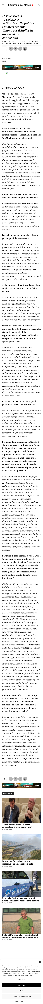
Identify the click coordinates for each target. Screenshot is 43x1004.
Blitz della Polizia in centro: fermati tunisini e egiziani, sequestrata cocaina (20, 899)
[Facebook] (11, 49)
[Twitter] (15, 49)
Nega (21, 991)
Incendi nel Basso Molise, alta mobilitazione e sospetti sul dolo (17, 862)
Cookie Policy (19, 1001)
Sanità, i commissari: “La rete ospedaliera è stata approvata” (17, 825)
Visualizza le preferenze (21, 996)
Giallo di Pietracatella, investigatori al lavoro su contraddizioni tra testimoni (20, 936)
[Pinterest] (20, 49)
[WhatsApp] (25, 49)
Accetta (21, 985)
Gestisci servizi (21, 979)
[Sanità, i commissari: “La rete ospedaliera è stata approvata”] (21, 810)
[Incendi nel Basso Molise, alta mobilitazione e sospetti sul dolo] (21, 847)
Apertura (4, 41)
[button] (40, 962)
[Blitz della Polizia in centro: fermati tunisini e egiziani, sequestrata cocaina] (21, 884)
